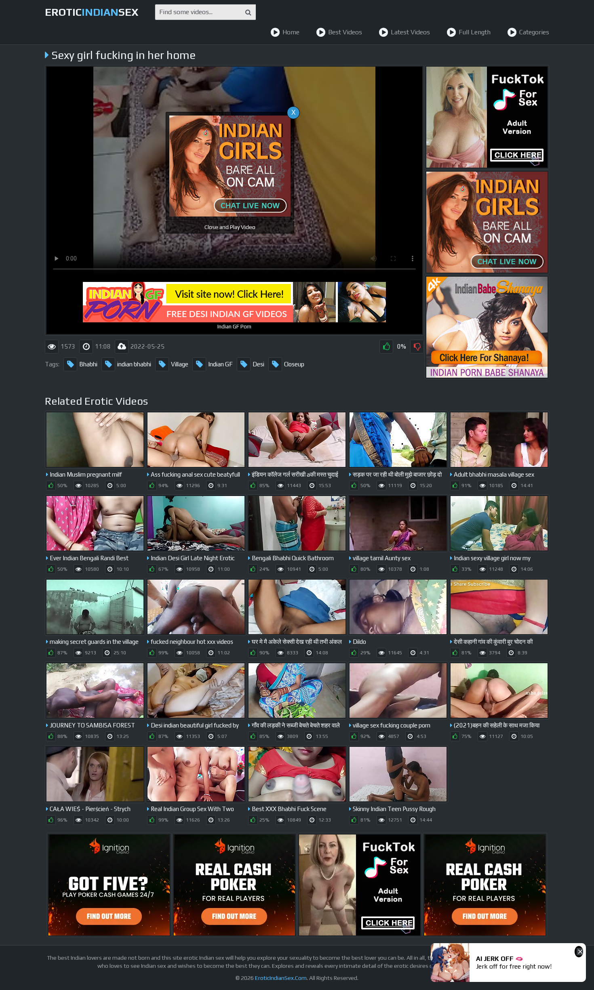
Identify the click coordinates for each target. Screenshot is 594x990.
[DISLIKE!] (417, 346)
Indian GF (220, 364)
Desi (258, 364)
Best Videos (345, 32)
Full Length (475, 32)
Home (290, 32)
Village (179, 364)
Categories (534, 32)
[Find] (248, 12)
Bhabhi (88, 364)
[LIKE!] (386, 346)
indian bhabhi (134, 364)
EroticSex (92, 12)
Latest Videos (410, 32)
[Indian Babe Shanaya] (487, 327)
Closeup (294, 364)
